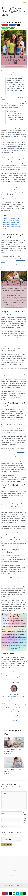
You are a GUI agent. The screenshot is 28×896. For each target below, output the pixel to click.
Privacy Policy (14, 860)
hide (9, 215)
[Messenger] (17, 893)
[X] (10, 893)
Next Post (14, 720)
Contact (14, 870)
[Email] (14, 893)
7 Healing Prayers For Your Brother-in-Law (12, 770)
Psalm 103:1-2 (16, 119)
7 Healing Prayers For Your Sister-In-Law (12, 750)
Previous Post (14, 716)
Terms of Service (14, 866)
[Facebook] (6, 893)
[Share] (24, 893)
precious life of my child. (17, 333)
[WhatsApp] (21, 893)
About (14, 875)
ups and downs (20, 452)
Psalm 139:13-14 (14, 90)
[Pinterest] (3, 893)
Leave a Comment (14, 18)
